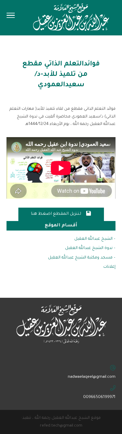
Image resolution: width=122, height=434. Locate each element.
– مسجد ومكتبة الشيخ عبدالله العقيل (81, 258)
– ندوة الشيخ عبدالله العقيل (90, 248)
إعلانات (109, 267)
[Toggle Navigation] (11, 17)
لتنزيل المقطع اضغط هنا (61, 213)
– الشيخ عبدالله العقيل (94, 239)
